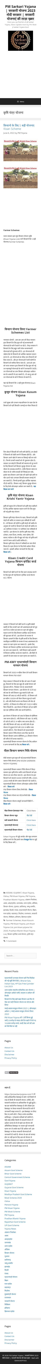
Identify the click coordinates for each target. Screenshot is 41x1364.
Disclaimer (9, 1054)
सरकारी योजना (10, 1301)
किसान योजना (8, 906)
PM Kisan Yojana (17, 896)
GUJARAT (17, 892)
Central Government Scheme (17, 1177)
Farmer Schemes (13, 920)
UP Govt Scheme (12, 1225)
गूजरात (16, 906)
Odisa (6, 896)
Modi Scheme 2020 (13, 1198)
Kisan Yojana (28, 892)
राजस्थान (27, 913)
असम (5, 903)
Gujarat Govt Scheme (14, 1187)
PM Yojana (30, 896)
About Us (9, 1047)
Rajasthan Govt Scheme (15, 1222)
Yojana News (10, 1228)
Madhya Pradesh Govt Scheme (18, 1194)
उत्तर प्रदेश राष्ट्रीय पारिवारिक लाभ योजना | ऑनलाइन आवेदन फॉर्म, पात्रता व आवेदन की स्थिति (20, 993)
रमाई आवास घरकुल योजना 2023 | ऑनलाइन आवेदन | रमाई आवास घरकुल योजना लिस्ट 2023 (20, 1011)
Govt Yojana (10, 1180)
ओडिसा (34, 903)
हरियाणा (17, 917)
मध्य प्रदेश (7, 913)
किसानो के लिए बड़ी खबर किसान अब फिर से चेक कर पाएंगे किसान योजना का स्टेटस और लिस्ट (19, 1002)
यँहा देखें (29, 815)
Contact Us (9, 1051)
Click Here (31, 820)
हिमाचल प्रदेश (26, 917)
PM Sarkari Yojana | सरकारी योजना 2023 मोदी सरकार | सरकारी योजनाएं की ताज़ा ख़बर (20, 12)
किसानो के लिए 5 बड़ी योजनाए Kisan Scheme (18, 127)
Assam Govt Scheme (14, 1170)
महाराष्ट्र (15, 913)
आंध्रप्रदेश (12, 903)
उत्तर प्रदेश (27, 903)
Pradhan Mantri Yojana (13, 899)
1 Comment (11, 941)
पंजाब (16, 910)
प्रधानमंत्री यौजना (25, 910)
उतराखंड (20, 903)
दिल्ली (12, 910)
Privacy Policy (11, 1058)
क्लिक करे (6, 552)
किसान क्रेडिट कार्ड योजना (17, 934)
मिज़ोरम (21, 913)
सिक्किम (11, 917)
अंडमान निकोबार (31, 899)
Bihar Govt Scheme (13, 1173)
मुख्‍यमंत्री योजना (10, 1294)
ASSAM (9, 892)
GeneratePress (20, 1360)
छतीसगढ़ (23, 906)
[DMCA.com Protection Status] (11, 1073)
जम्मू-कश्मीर (31, 906)
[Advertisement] (20, 76)
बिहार (34, 910)
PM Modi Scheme (12, 1211)
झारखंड (6, 910)
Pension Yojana (11, 1204)
